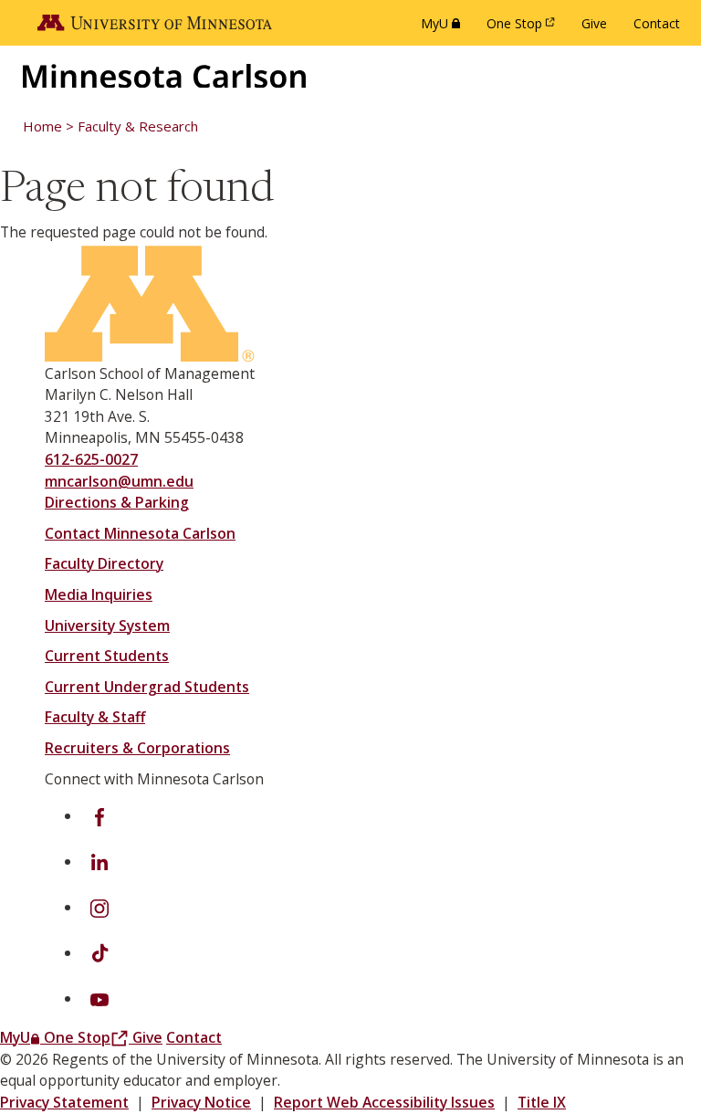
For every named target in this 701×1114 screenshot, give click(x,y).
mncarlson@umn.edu (119, 481)
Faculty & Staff (95, 717)
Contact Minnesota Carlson (140, 533)
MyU (444, 28)
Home (42, 126)
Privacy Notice (201, 1102)
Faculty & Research (138, 126)
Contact (656, 23)
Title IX (542, 1102)
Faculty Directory (104, 563)
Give (594, 23)
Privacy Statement (64, 1102)
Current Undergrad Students (147, 687)
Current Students (107, 656)
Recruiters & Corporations (137, 748)
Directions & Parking (117, 502)
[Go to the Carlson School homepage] (164, 76)
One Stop (524, 28)
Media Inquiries (98, 594)
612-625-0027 (91, 459)
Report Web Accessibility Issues (384, 1102)
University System (107, 625)
